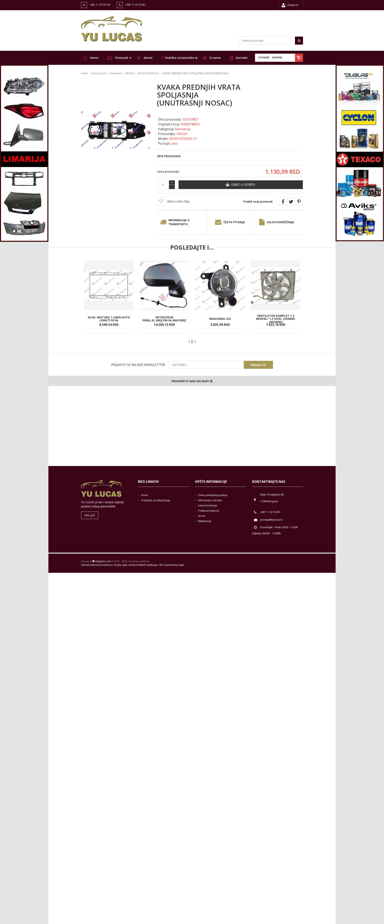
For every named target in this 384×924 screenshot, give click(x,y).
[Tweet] (291, 201)
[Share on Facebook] (283, 201)
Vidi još (89, 515)
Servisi (147, 58)
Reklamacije (204, 521)
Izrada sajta (120, 565)
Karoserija (116, 73)
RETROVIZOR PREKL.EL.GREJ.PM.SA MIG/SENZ (164, 319)
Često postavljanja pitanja (212, 495)
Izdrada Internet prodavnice (97, 565)
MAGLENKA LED (220, 318)
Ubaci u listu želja (178, 201)
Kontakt (241, 58)
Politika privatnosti (208, 510)
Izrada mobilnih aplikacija (142, 565)
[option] (109, 297)
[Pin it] (299, 201)
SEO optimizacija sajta (171, 565)
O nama (215, 58)
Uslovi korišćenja (280, 222)
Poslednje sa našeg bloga (155, 500)
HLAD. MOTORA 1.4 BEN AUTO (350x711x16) (109, 319)
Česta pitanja (234, 222)
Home (93, 58)
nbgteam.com (103, 561)
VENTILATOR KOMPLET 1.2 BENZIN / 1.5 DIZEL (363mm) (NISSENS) (275, 318)
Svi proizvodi (99, 73)
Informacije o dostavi (210, 500)
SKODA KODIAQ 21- (148, 73)
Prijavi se (258, 365)
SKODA (130, 73)
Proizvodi (121, 58)
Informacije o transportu (179, 222)
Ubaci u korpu (242, 184)
